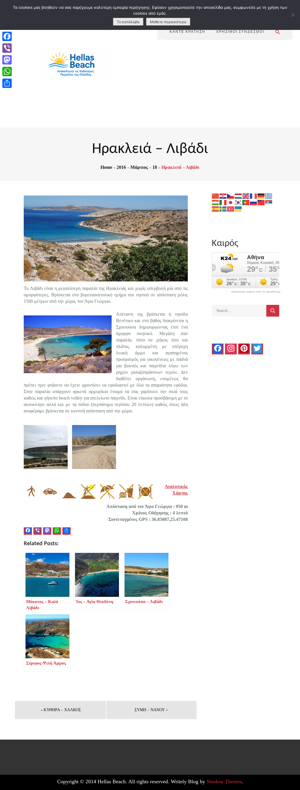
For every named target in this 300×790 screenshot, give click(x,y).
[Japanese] (231, 202)
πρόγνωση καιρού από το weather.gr (255, 291)
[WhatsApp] (7, 71)
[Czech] (231, 195)
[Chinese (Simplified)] (215, 195)
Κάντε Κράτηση (187, 31)
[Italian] (223, 202)
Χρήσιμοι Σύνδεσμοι (240, 31)
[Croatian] (223, 195)
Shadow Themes (224, 781)
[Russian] (254, 202)
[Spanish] (215, 208)
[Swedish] (223, 208)
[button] (277, 32)
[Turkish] (231, 208)
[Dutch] (238, 195)
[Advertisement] (225, 84)
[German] (261, 195)
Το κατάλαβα (128, 22)
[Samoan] (261, 202)
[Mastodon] (7, 60)
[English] (246, 195)
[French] (254, 195)
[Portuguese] (246, 202)
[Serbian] (269, 202)
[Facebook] (7, 36)
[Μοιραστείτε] (7, 83)
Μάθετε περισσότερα (168, 22)
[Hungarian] (215, 202)
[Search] (272, 311)
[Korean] (238, 202)
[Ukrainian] (238, 208)
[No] (293, 15)
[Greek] (269, 195)
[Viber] (7, 48)
